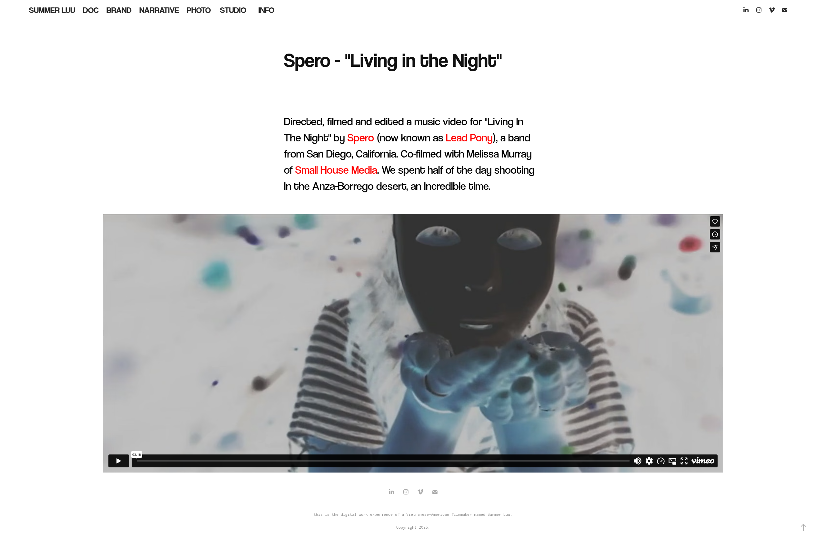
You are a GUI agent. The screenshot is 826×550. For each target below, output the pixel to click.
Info (266, 10)
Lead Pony (469, 137)
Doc (91, 10)
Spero (361, 137)
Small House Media (336, 170)
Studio (233, 10)
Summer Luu (52, 10)
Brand (119, 10)
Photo (199, 10)
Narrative (159, 10)
